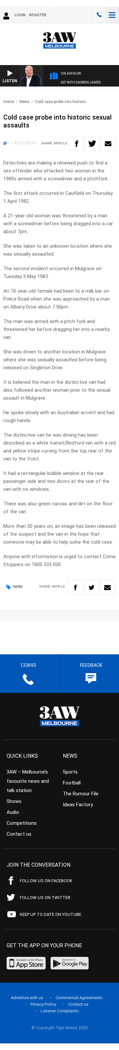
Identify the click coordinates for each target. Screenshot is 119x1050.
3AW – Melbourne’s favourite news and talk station (28, 781)
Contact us (19, 834)
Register (37, 15)
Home (8, 101)
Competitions (22, 823)
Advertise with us (27, 997)
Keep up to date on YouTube (50, 914)
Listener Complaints (60, 1010)
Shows (14, 801)
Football (72, 783)
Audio (13, 812)
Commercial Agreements (79, 997)
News (24, 101)
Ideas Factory (78, 805)
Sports (70, 772)
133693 (99, 15)
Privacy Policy (43, 1004)
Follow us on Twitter (45, 897)
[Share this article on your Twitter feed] (92, 143)
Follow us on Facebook (46, 880)
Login (20, 15)
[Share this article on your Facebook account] (76, 143)
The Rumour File (81, 794)
